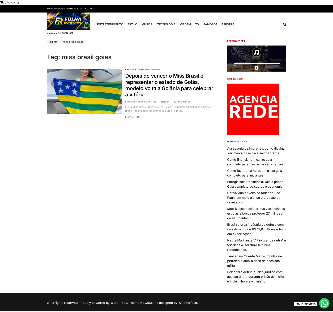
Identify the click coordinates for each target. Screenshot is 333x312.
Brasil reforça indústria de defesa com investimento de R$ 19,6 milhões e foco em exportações (256, 229)
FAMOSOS (210, 24)
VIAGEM (185, 24)
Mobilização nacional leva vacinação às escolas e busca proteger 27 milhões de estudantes (256, 213)
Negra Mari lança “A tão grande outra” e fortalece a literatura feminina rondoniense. (256, 245)
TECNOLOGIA (166, 24)
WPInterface (187, 303)
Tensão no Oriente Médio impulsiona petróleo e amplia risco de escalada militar (254, 260)
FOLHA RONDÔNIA (152, 70)
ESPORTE (228, 24)
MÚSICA (147, 24)
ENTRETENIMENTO (110, 24)
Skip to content (11, 2)
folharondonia (183, 101)
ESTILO (132, 24)
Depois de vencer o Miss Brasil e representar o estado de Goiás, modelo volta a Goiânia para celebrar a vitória (169, 85)
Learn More (131, 117)
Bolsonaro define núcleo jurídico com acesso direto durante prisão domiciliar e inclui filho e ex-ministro (256, 276)
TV (197, 24)
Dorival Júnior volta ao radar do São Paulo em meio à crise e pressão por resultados (254, 197)
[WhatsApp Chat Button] (324, 303)
